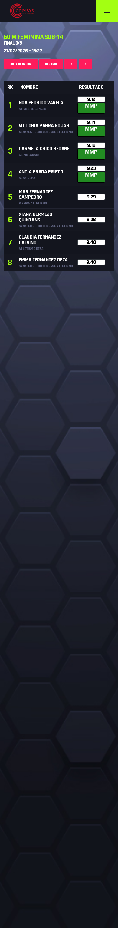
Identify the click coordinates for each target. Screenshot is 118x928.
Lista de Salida (21, 64)
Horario (51, 64)
